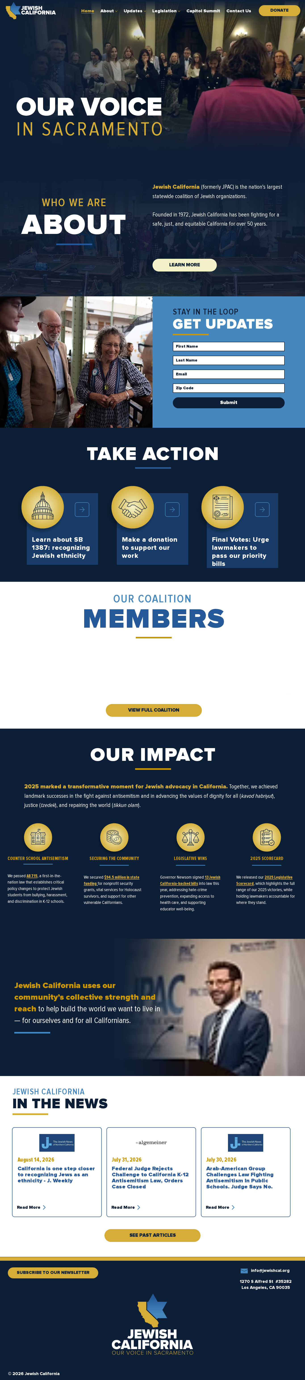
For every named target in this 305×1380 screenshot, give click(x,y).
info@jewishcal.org (270, 1271)
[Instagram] (12, 1287)
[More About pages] (116, 11)
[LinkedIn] (37, 1287)
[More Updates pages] (145, 11)
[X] (49, 1287)
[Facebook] (25, 1287)
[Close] (82, 509)
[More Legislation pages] (179, 11)
